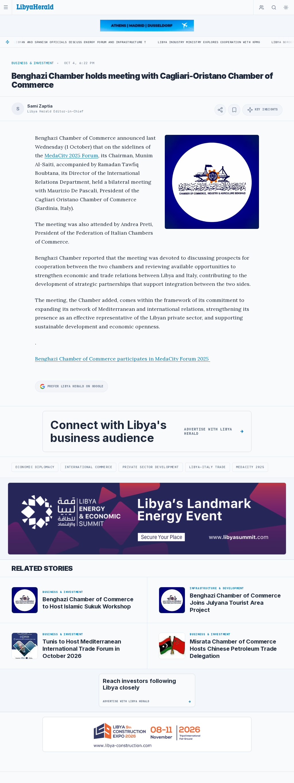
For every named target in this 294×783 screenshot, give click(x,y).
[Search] (274, 7)
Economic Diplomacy (35, 467)
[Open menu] (6, 7)
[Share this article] (220, 110)
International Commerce (88, 467)
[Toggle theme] (286, 7)
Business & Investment (32, 63)
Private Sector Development (151, 467)
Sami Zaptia (39, 106)
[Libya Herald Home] (35, 7)
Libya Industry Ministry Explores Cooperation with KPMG (188, 42)
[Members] (261, 7)
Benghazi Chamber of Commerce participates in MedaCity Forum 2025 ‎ (122, 358)
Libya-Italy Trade (207, 467)
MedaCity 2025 (250, 467)
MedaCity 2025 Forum (71, 155)
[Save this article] (234, 110)
